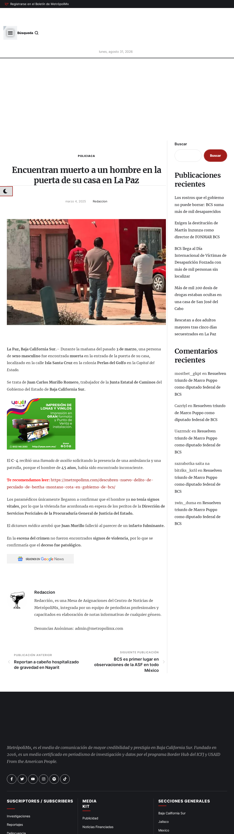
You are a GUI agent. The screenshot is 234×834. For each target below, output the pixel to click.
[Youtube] (33, 744)
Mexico (163, 795)
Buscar (181, 125)
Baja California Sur (172, 779)
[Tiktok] (65, 744)
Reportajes (15, 790)
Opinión (12, 807)
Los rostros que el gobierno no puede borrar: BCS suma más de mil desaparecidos (199, 186)
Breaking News (18, 816)
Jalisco (163, 787)
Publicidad (90, 784)
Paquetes (89, 801)
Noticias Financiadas (97, 792)
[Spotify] (54, 744)
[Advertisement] (117, 85)
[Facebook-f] (11, 744)
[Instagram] (43, 744)
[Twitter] (22, 744)
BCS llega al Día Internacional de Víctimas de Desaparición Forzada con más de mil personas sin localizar (200, 244)
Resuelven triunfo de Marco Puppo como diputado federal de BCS (200, 394)
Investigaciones (18, 782)
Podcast (164, 813)
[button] (37, 4)
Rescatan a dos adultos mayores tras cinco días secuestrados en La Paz (196, 308)
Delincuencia (16, 798)
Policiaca (86, 137)
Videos (163, 821)
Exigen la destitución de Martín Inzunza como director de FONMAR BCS (197, 211)
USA (161, 804)
